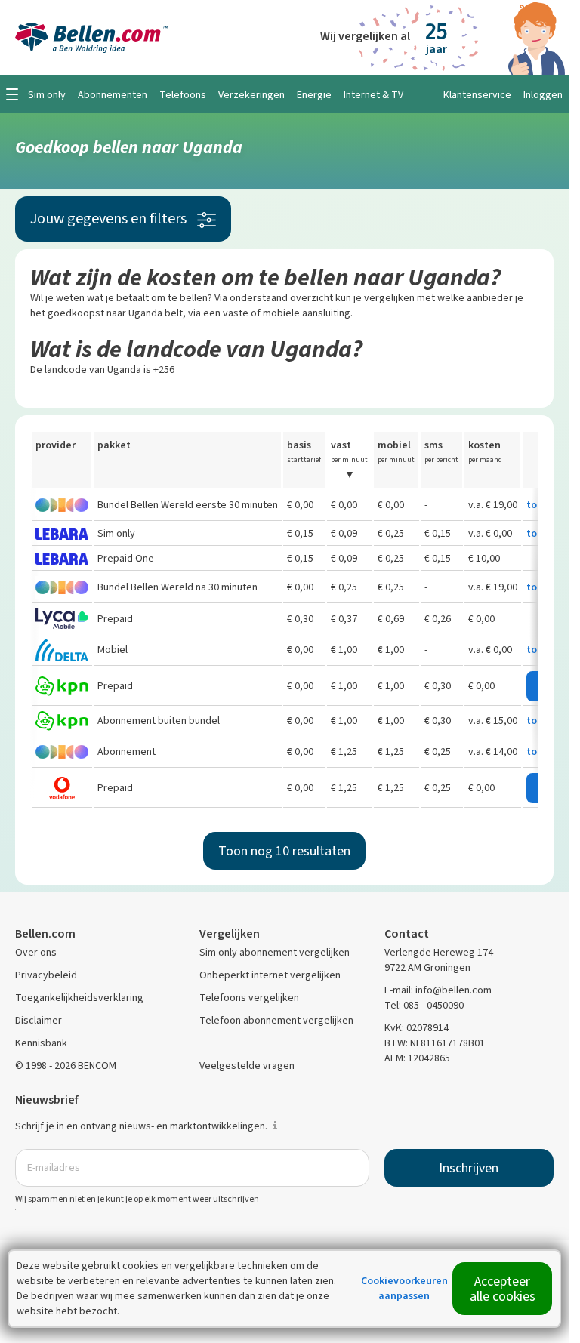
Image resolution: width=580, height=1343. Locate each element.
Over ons (36, 952)
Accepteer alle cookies (502, 1288)
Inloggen (543, 95)
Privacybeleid (46, 975)
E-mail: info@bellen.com (438, 990)
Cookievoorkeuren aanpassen (404, 1288)
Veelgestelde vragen (247, 1065)
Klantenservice (477, 95)
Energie (314, 95)
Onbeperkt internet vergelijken (270, 975)
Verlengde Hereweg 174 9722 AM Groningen (438, 960)
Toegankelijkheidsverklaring (79, 997)
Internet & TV (373, 95)
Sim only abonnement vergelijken (274, 952)
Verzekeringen (251, 95)
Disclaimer (38, 1020)
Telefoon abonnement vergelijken (276, 1020)
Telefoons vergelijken (249, 997)
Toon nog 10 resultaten (284, 851)
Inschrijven (468, 1168)
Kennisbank (41, 1043)
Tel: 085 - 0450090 (424, 1005)
